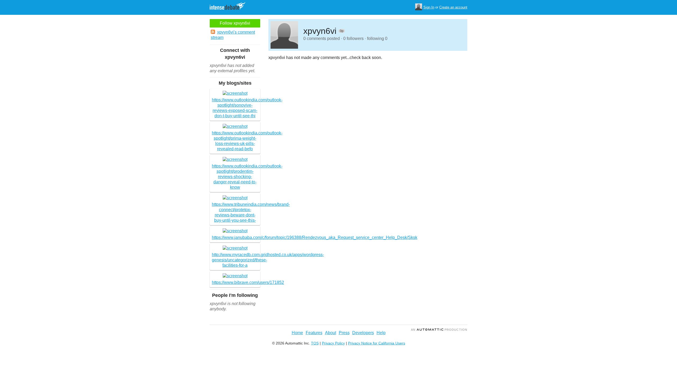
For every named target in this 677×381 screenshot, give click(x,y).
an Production (439, 329)
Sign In (428, 7)
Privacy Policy (333, 343)
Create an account (453, 7)
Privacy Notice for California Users (376, 343)
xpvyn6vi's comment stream (233, 35)
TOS (315, 343)
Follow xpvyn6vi (235, 23)
